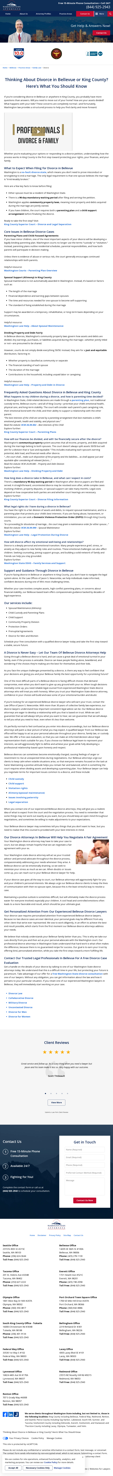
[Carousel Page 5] (67, 1093)
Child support (16, 783)
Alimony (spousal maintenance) (26, 792)
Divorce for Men (17, 1011)
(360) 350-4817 (18, 1307)
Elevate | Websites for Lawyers (91, 1469)
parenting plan (80, 400)
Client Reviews (56, 1042)
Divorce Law (15, 993)
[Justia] (16, 1414)
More (101, 14)
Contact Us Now (85, 1200)
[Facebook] (5, 1414)
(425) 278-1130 (75, 1256)
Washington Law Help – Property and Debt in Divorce (34, 384)
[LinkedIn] (10, 1414)
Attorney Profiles (43, 14)
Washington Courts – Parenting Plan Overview (30, 270)
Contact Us (85, 14)
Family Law (36, 68)
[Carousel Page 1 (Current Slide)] (45, 1093)
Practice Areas (65, 14)
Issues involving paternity (23, 797)
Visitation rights (18, 788)
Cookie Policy (37, 1438)
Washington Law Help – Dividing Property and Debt (33, 470)
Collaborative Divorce (20, 998)
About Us (24, 14)
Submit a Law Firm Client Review (56, 1112)
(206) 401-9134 (18, 1333)
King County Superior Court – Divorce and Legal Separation (37, 224)
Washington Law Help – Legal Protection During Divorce (36, 534)
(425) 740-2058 (75, 1281)
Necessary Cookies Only (38, 1468)
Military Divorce (17, 1002)
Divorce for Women (19, 1016)
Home (7, 14)
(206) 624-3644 (18, 1256)
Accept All (13, 1468)
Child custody (16, 778)
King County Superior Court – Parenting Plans (30, 431)
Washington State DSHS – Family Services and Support (34, 563)
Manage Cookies (54, 1438)
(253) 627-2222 (18, 1281)
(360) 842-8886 (75, 1307)
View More (56, 1102)
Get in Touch (85, 1142)
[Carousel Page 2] (51, 1093)
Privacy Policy (55, 1235)
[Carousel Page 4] (62, 1093)
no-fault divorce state (33, 172)
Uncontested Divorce (20, 1007)
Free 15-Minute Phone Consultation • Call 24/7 (84, 3)
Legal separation (18, 802)
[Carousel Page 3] (56, 1093)
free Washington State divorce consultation (77, 973)
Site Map (67, 1235)
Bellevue (13, 68)
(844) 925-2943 (98, 7)
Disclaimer (42, 1235)
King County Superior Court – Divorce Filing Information (36, 499)
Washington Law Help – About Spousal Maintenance (33, 325)
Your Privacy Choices (19, 1438)
